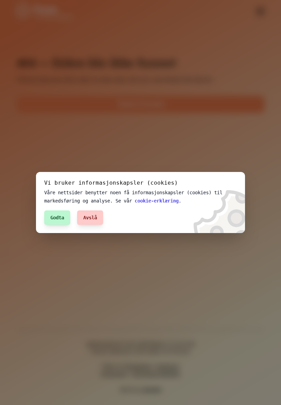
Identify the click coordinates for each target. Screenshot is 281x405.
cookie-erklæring (157, 201)
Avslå (90, 217)
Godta (57, 217)
